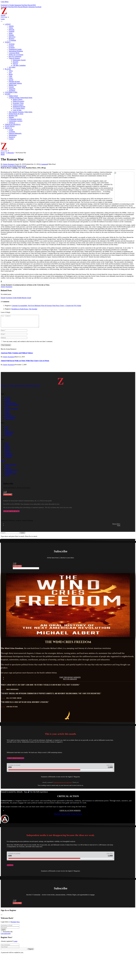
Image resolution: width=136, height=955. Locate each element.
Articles (11, 26)
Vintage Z (12, 122)
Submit (22, 533)
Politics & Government (16, 54)
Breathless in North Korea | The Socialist (24, 309)
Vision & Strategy (14, 58)
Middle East (12, 85)
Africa (11, 71)
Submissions (13, 135)
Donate (3, 15)
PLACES (8, 69)
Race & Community (15, 56)
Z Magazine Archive (15, 119)
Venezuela (12, 88)
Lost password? (6, 933)
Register (30, 949)
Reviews (11, 38)
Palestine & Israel (14, 81)
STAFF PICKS (10, 126)
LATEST (8, 24)
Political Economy (18, 101)
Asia (10, 72)
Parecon (15, 63)
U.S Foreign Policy (19, 108)
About (3, 461)
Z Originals (12, 40)
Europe (11, 80)
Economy (12, 47)
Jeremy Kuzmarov (9, 164)
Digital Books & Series (16, 114)
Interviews (12, 37)
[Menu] (1, 21)
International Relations (16, 51)
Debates (11, 35)
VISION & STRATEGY (13, 124)
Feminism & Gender (15, 49)
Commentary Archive (15, 121)
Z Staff (11, 130)
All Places (12, 90)
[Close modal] (1, 914)
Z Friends (12, 131)
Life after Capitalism (19, 65)
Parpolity (15, 62)
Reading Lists (13, 115)
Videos (11, 28)
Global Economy (18, 105)
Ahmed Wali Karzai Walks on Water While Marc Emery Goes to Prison (25, 360)
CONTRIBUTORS (11, 92)
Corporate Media (14, 53)
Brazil (11, 74)
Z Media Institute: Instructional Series (20, 97)
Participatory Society (19, 60)
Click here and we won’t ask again (62, 782)
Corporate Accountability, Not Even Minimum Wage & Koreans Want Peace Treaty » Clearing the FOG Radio (46, 305)
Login (15, 941)
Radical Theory (18, 99)
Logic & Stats (17, 110)
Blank (3, 154)
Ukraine (11, 87)
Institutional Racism (19, 106)
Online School (13, 96)
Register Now (15, 922)
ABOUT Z (8, 128)
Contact (11, 139)
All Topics (12, 67)
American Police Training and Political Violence (17, 353)
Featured (11, 31)
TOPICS (7, 42)
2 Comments (43, 164)
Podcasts (11, 29)
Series (11, 33)
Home (3, 152)
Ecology (11, 46)
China (11, 78)
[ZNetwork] (4, 13)
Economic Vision (18, 103)
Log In (3, 929)
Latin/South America (15, 83)
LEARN (7, 94)
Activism (11, 44)
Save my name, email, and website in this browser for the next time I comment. (28, 341)
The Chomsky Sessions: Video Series (20, 112)
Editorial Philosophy (15, 133)
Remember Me (8, 932)
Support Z (12, 137)
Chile (10, 76)
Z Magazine (10, 152)
